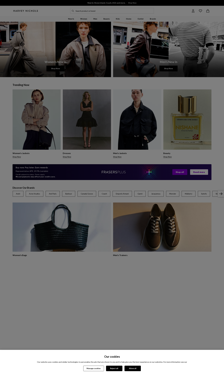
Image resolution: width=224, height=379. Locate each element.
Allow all (132, 368)
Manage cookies (94, 368)
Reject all (114, 368)
